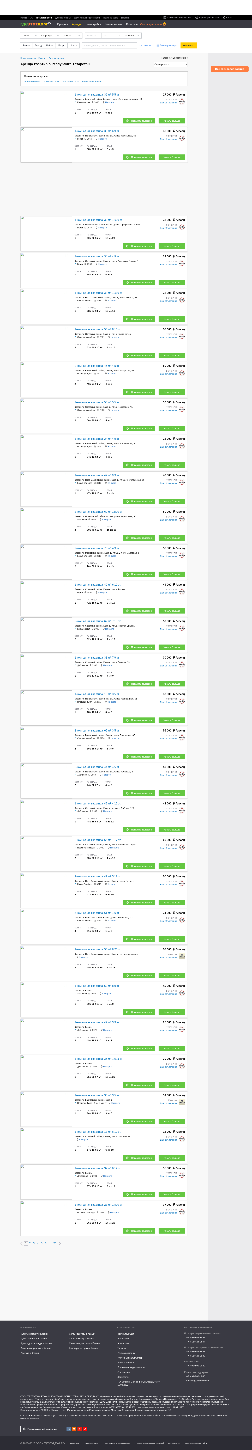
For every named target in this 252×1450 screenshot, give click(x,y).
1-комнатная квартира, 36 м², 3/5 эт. (97, 1095)
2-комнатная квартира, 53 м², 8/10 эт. (98, 329)
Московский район (94, 553)
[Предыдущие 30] (21, 1244)
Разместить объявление (42, 1429)
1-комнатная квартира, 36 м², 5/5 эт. (97, 94)
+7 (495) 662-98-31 (195, 1351)
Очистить (148, 45)
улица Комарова (122, 772)
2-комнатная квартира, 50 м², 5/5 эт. (97, 402)
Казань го (79, 99)
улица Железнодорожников (124, 99)
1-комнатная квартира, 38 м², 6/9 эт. (97, 131)
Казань (106, 99)
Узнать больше (172, 120)
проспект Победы (120, 808)
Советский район (93, 261)
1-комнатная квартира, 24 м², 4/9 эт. (97, 438)
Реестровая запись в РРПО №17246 (154, 1407)
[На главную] (37, 24)
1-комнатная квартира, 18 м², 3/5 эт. (97, 694)
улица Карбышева (123, 136)
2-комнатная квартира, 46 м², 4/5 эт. (97, 365)
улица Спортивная (121, 1136)
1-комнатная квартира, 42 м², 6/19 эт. (98, 584)
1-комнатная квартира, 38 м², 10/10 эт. (99, 292)
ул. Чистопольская (129, 954)
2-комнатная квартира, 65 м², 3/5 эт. (97, 730)
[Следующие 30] (59, 1244)
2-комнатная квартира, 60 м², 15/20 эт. (99, 511)
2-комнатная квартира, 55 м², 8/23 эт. (98, 949)
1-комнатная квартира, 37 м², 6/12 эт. (98, 1168)
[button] (69, 108)
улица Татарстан (122, 370)
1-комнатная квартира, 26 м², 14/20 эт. (99, 1204)
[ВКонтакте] (69, 1429)
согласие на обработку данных (186, 1416)
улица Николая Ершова (123, 626)
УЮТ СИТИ (171, 99)
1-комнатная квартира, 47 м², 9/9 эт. (97, 475)
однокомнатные (32, 81)
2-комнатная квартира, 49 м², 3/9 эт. (97, 1022)
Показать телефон (141, 120)
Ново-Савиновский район (97, 297)
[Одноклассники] (74, 1429)
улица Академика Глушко (124, 261)
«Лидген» (56, 1407)
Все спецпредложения (229, 68)
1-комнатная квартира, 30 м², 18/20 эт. (99, 219)
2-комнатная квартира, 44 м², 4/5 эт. (97, 767)
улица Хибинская (119, 917)
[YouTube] (79, 1429)
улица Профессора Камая (127, 224)
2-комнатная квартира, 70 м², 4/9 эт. (97, 548)
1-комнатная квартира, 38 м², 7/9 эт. (97, 657)
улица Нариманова (123, 443)
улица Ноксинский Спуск (123, 844)
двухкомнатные (51, 81)
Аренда (76, 24)
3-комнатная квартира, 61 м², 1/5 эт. (97, 912)
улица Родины (118, 589)
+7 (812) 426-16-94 (195, 1341)
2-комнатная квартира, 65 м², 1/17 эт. (98, 840)
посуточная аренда (92, 81)
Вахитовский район (94, 370)
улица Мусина (126, 297)
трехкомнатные (71, 81)
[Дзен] (85, 1429)
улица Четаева (127, 881)
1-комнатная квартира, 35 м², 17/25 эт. (99, 1058)
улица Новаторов (120, 407)
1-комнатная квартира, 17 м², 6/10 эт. (98, 1131)
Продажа (62, 24)
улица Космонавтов (121, 334)
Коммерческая (113, 24)
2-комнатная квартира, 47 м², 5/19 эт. (98, 876)
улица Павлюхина (122, 735)
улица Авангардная (123, 699)
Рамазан (172, 954)
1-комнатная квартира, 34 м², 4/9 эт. (97, 256)
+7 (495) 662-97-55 (195, 1337)
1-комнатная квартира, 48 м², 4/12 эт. (98, 803)
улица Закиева (119, 662)
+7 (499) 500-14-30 (195, 1365)
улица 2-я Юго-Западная (125, 553)
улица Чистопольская (130, 480)
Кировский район (93, 99)
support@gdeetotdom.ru (198, 1380)
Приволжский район (95, 136)
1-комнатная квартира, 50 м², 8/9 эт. (97, 985)
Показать (188, 45)
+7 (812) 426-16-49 (195, 1355)
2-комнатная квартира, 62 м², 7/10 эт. (98, 621)
